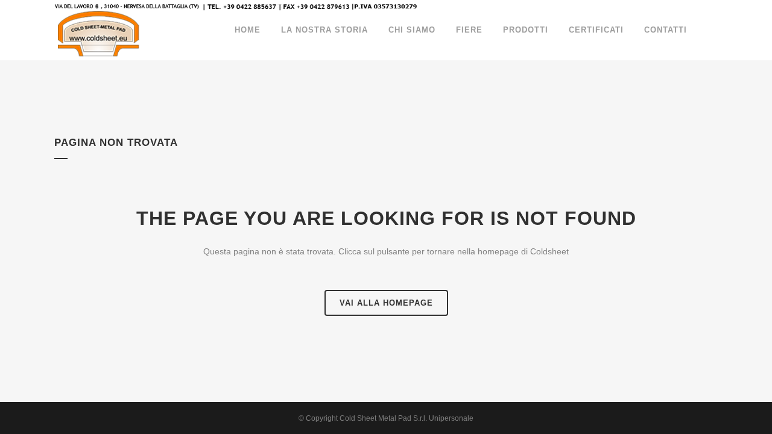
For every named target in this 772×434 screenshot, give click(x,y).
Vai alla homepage (386, 302)
